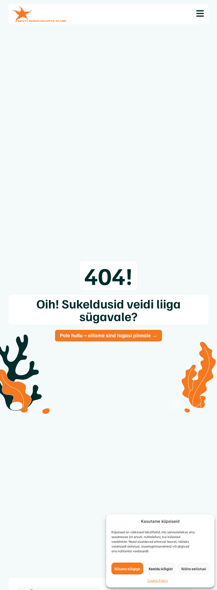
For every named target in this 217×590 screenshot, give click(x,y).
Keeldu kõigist (161, 568)
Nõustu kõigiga (127, 568)
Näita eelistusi (193, 568)
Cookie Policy (157, 581)
